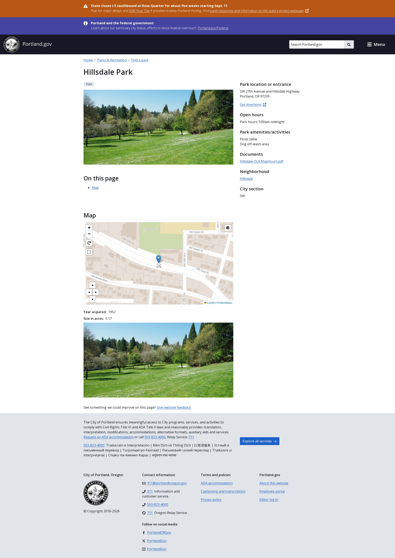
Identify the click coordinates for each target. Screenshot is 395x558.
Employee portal (272, 491)
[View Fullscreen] (89, 252)
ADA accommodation (217, 483)
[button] (376, 44)
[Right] (96, 292)
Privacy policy (211, 499)
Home (88, 60)
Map (95, 187)
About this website (273, 483)
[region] (158, 263)
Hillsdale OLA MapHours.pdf (261, 161)
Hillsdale (246, 178)
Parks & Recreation (112, 60)
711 (191, 437)
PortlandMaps (224, 302)
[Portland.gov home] (27, 44)
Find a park (139, 60)
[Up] (92, 285)
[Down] (92, 299)
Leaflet (211, 302)
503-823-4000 (154, 437)
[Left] (89, 292)
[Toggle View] (228, 228)
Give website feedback (174, 407)
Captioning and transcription (223, 491)
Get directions (250, 104)
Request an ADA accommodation (109, 437)
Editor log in (268, 499)
